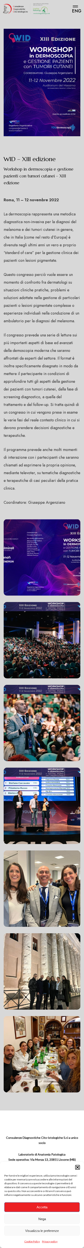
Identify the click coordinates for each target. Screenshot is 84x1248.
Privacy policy (50, 1241)
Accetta (42, 1207)
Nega (42, 1219)
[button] (77, 1167)
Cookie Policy (32, 1241)
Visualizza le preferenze (42, 1231)
